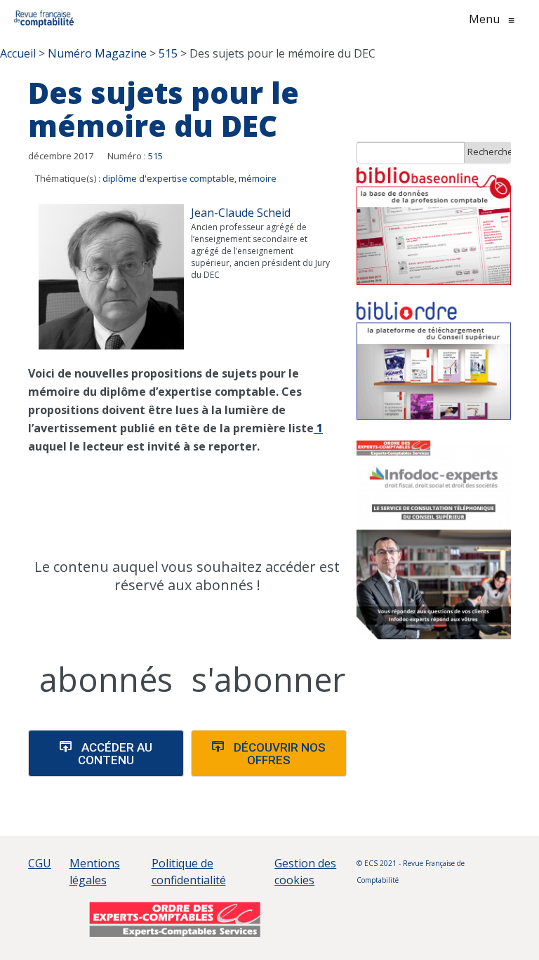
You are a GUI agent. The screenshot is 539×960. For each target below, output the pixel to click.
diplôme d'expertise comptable (168, 178)
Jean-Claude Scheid (241, 212)
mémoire (258, 178)
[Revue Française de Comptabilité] (44, 19)
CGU (39, 863)
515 (155, 155)
